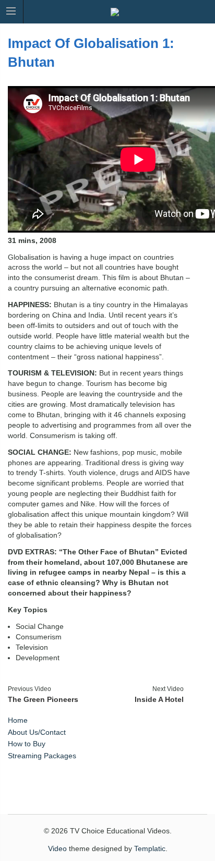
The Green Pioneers (43, 699)
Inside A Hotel (159, 699)
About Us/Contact (37, 732)
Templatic (149, 848)
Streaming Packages (42, 755)
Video (57, 848)
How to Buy (26, 743)
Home (18, 720)
